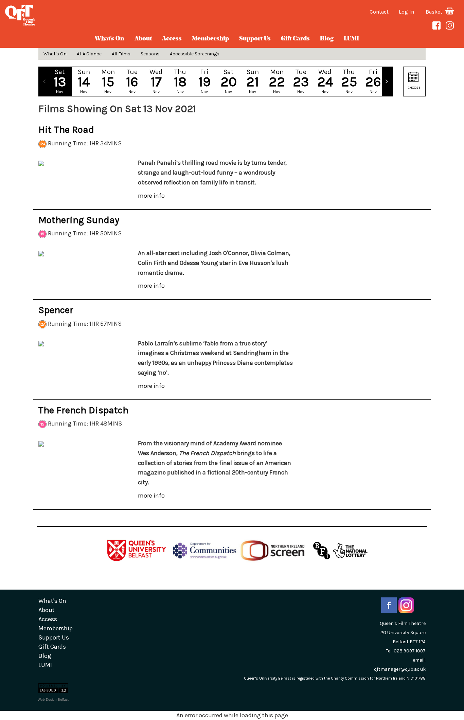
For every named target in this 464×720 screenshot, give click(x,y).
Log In (406, 11)
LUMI (351, 39)
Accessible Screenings (194, 54)
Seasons (150, 54)
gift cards (295, 39)
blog (327, 39)
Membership (210, 39)
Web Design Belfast (53, 699)
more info (151, 195)
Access (172, 39)
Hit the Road (66, 129)
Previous (44, 81)
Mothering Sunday (78, 220)
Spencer (55, 310)
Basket (435, 11)
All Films (121, 54)
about (143, 39)
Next (387, 81)
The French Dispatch (83, 410)
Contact (379, 11)
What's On (109, 39)
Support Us (255, 39)
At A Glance (89, 54)
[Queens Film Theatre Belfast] (77, 15)
